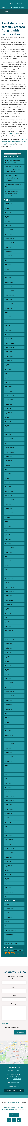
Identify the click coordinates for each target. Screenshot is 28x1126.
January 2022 (8, 443)
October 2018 (8, 596)
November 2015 (9, 748)
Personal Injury (9, 934)
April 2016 (7, 726)
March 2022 (8, 434)
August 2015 (8, 761)
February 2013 (9, 892)
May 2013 (7, 879)
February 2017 (9, 683)
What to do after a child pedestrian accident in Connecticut (11, 194)
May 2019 (7, 565)
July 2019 (7, 556)
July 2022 (7, 417)
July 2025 (7, 260)
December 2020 (9, 500)
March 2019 (8, 574)
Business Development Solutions (11, 1109)
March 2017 (8, 678)
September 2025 (9, 251)
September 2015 (9, 757)
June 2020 (8, 526)
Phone (14, 995)
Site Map (13, 1107)
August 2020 (8, 517)
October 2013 (8, 857)
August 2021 (8, 465)
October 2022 (8, 404)
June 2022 (8, 421)
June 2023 (8, 369)
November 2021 (9, 452)
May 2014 (7, 826)
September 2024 (9, 304)
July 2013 (7, 870)
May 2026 (7, 217)
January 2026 (8, 234)
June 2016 (8, 717)
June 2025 (8, 264)
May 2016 (7, 722)
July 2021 (7, 469)
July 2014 (7, 818)
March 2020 (8, 539)
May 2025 (7, 269)
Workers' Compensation (11, 943)
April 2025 (7, 273)
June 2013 (8, 874)
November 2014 (9, 800)
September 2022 (9, 408)
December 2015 (9, 744)
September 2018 (9, 600)
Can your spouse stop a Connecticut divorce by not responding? (12, 178)
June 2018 (8, 613)
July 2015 (7, 765)
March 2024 (8, 330)
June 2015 (8, 770)
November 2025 (9, 243)
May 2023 (7, 373)
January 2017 (8, 687)
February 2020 (9, 543)
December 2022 (9, 395)
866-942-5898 (17, 1079)
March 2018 (8, 626)
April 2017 (7, 674)
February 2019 (9, 578)
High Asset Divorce (5, 39)
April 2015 (7, 778)
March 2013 (8, 887)
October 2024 (8, 299)
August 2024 (8, 308)
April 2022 (7, 430)
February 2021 (9, 491)
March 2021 (8, 487)
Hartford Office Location (14, 1090)
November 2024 (9, 295)
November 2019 (9, 548)
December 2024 (9, 291)
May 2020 (7, 530)
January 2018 (8, 635)
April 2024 (7, 325)
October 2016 (8, 700)
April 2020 (7, 535)
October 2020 (8, 508)
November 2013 (9, 853)
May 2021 (7, 478)
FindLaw (24, 1109)
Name (14, 979)
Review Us (14, 1115)
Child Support (8, 917)
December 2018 (9, 587)
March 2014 (8, 835)
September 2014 (9, 809)
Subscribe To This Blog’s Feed (13, 950)
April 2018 (7, 622)
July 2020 (7, 521)
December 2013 (9, 848)
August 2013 (8, 866)
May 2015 (7, 774)
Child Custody (9, 913)
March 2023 (8, 382)
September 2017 (9, 652)
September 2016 (9, 704)
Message (14, 1004)
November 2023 (9, 347)
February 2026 (9, 230)
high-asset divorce (12, 133)
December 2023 (9, 343)
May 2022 (7, 426)
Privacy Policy (19, 1107)
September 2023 (9, 356)
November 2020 (9, 504)
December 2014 (9, 796)
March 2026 (8, 225)
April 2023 (7, 378)
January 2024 (8, 339)
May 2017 (7, 670)
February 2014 (9, 839)
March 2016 (8, 731)
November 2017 (9, 643)
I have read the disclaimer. (12, 1027)
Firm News (22, 37)
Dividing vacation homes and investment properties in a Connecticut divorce (13, 169)
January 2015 (8, 792)
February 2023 (9, 386)
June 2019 (8, 561)
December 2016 (9, 691)
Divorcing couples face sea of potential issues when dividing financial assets (14, 142)
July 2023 (7, 365)
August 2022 (8, 413)
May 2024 (7, 321)
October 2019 (8, 552)
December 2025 (9, 238)
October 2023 (8, 352)
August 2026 (8, 203)
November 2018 (9, 591)
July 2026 (7, 208)
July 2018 (7, 609)
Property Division (9, 939)
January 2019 (8, 582)
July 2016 (7, 713)
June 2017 (8, 665)
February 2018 (9, 630)
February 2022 (9, 439)
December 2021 (9, 447)
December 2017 (9, 639)
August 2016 (8, 709)
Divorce (7, 921)
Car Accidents (9, 908)
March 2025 (8, 278)
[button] (5, 11)
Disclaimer (5, 1023)
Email (14, 987)
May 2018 (7, 617)
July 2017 (7, 661)
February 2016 (9, 735)
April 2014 (7, 831)
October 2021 (8, 456)
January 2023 (8, 391)
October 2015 (8, 752)
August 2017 (8, 657)
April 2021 (7, 482)
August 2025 (8, 256)
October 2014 (8, 805)
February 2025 (9, 282)
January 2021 (8, 495)
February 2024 (9, 334)
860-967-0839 (18, 7)
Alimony (7, 904)
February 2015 (9, 787)
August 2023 (8, 360)
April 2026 (7, 221)
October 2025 (8, 247)
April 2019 (7, 569)
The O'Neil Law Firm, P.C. (8, 37)
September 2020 (9, 513)
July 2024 (7, 312)
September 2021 (9, 460)
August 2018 (8, 604)
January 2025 (8, 286)
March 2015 (8, 783)
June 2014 (8, 822)
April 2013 (7, 883)
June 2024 (8, 317)
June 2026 (8, 212)
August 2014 (8, 813)
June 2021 (8, 474)
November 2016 (9, 696)
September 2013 (9, 861)
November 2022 (9, 400)
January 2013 (8, 896)
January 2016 (8, 739)
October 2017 (8, 648)
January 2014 (8, 844)
